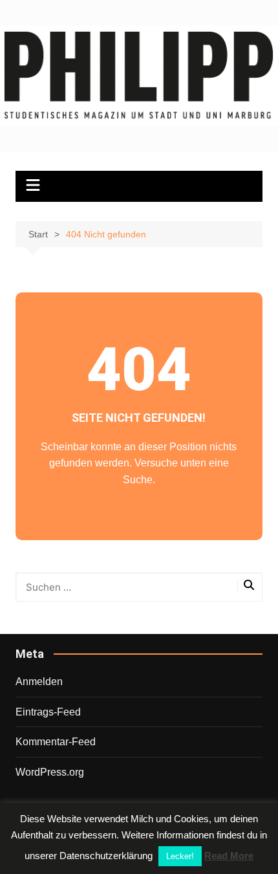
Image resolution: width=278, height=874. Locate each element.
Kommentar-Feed (56, 741)
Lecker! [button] (180, 856)
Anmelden (39, 681)
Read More (228, 855)
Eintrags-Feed (48, 711)
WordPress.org (50, 772)
